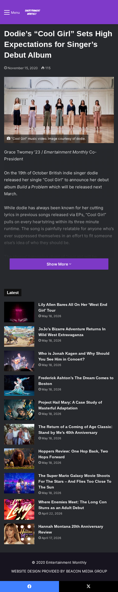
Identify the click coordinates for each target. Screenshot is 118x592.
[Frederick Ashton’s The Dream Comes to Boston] (19, 385)
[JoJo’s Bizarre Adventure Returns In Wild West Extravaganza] (19, 336)
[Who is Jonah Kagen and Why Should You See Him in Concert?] (19, 361)
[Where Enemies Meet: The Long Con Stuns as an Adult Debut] (19, 509)
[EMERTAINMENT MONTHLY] (32, 12)
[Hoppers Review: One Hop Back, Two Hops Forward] (19, 458)
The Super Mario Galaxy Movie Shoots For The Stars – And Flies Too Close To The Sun (74, 481)
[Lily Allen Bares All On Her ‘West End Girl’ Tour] (19, 312)
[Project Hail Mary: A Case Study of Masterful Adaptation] (19, 410)
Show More (58, 264)
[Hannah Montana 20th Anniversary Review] (19, 534)
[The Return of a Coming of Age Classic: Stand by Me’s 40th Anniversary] (19, 434)
